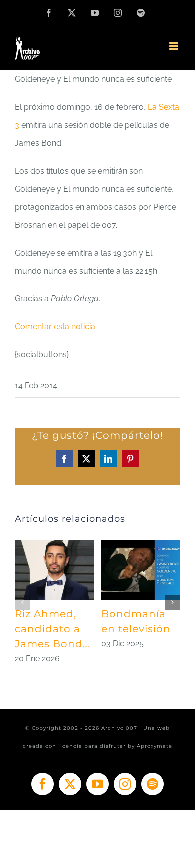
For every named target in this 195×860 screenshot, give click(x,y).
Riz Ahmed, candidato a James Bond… (52, 629)
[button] (22, 602)
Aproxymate (154, 746)
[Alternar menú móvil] (175, 46)
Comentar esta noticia (55, 326)
